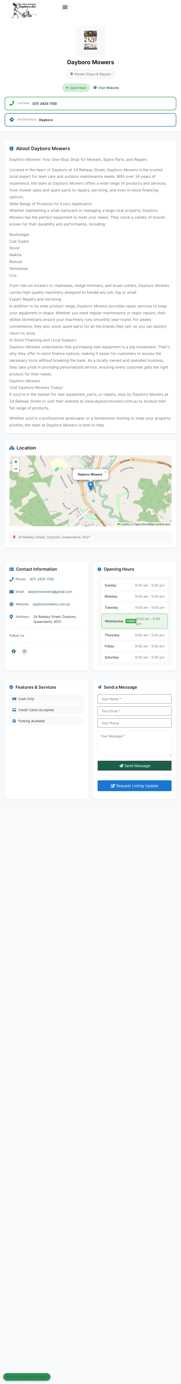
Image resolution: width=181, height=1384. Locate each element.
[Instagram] (24, 651)
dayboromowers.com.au (51, 604)
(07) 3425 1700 (42, 579)
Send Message (136, 765)
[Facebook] (13, 651)
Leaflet (124, 524)
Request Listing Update (136, 785)
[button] (65, 7)
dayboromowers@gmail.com (50, 592)
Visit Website (108, 88)
